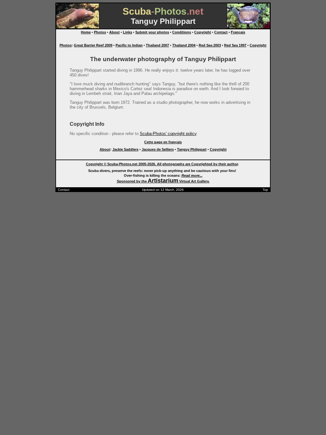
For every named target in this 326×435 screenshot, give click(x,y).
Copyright (202, 32)
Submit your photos (152, 32)
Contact (221, 32)
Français (238, 32)
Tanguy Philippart (192, 149)
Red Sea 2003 (210, 45)
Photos (100, 32)
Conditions (181, 32)
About (114, 32)
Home (86, 32)
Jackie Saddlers (125, 149)
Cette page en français (163, 142)
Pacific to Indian (129, 45)
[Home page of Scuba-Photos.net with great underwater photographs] (77, 27)
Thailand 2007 (157, 45)
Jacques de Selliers (158, 149)
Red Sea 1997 (235, 45)
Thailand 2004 (183, 45)
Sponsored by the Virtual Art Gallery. (163, 181)
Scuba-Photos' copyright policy (168, 133)
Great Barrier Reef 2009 (93, 45)
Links (127, 32)
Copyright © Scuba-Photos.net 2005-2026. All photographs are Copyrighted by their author (162, 164)
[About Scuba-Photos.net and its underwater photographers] (248, 27)
